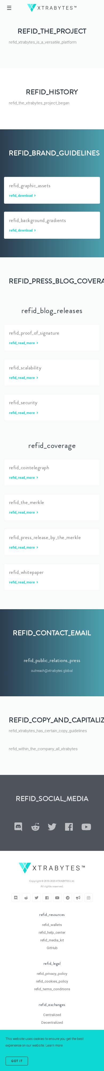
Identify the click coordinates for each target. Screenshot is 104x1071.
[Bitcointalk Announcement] (78, 897)
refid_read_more (22, 343)
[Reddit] (26, 897)
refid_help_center (52, 933)
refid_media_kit (52, 940)
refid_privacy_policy (52, 974)
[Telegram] (67, 897)
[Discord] (15, 897)
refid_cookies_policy (52, 981)
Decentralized (52, 1023)
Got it (16, 1061)
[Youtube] (57, 897)
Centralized (52, 1015)
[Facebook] (47, 897)
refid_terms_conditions (52, 989)
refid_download (21, 196)
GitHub (52, 948)
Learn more (54, 1045)
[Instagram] (88, 897)
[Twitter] (36, 897)
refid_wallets (52, 925)
